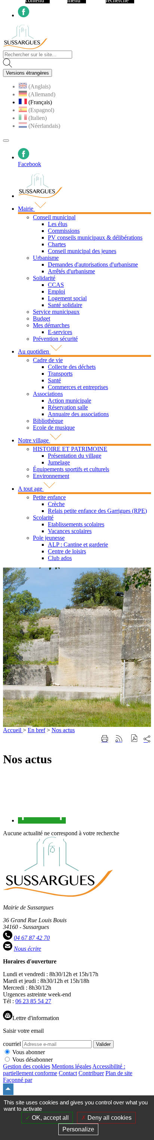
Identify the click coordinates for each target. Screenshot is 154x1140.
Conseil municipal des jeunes (82, 251)
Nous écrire (27, 948)
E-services (60, 332)
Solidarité (44, 278)
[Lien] (42, 820)
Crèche (56, 504)
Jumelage (59, 462)
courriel (12, 1044)
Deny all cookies (109, 1118)
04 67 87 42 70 (32, 938)
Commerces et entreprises (78, 387)
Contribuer (91, 1073)
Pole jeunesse (49, 538)
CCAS (56, 285)
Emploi (56, 291)
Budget (41, 318)
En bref (36, 730)
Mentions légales (71, 1066)
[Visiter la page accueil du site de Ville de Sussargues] (25, 47)
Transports (60, 373)
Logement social (67, 298)
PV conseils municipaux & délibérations (95, 237)
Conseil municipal (54, 217)
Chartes (57, 244)
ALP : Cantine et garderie (78, 544)
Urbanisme (46, 258)
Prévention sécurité (55, 339)
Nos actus (63, 730)
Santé (54, 380)
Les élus (57, 224)
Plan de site (118, 1073)
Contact (68, 1073)
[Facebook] (23, 15)
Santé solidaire (65, 305)
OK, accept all (49, 1118)
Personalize (78, 1129)
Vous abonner (28, 1052)
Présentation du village (74, 455)
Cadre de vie (48, 360)
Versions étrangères (27, 73)
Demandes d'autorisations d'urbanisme (93, 264)
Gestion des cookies (26, 1066)
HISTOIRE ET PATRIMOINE (70, 449)
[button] (134, 739)
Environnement (51, 476)
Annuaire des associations (78, 414)
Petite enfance (49, 497)
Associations (48, 394)
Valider (103, 1044)
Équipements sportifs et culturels (71, 469)
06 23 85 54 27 (33, 1001)
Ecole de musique (54, 427)
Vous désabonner (32, 1059)
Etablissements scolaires (76, 524)
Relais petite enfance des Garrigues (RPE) (97, 511)
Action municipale (69, 400)
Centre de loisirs (67, 551)
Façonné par (17, 1080)
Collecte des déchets (72, 367)
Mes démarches (51, 325)
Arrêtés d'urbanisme (71, 271)
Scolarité (43, 517)
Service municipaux (56, 312)
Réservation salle (68, 407)
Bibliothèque (48, 421)
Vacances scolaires (70, 531)
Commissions (64, 231)
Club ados (60, 558)
